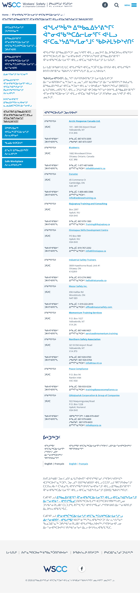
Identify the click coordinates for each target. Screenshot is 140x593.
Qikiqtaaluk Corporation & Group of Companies (94, 395)
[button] (116, 5)
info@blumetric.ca (95, 168)
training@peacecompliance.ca (102, 389)
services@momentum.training (102, 333)
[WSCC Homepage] (34, 569)
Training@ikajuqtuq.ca (98, 224)
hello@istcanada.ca (96, 280)
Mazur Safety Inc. (78, 286)
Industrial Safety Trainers (82, 259)
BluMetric (74, 147)
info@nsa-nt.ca (94, 362)
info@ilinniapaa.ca (96, 250)
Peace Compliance (78, 368)
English (73, 463)
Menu (127, 5)
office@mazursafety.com (99, 307)
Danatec (73, 173)
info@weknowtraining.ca (82, 197)
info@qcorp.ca (93, 425)
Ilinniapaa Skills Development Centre (88, 230)
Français (83, 463)
